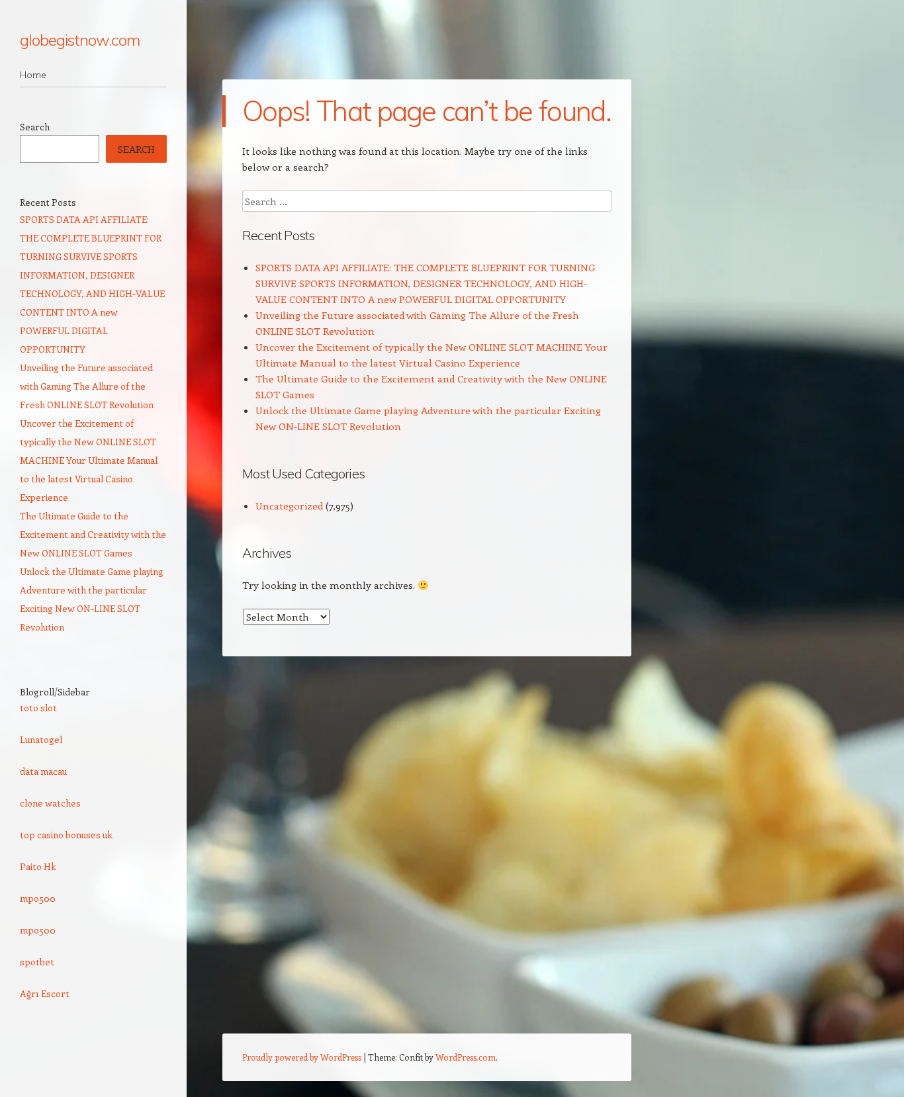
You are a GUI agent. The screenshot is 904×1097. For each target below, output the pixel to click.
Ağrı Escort (44, 993)
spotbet (37, 961)
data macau (43, 771)
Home (33, 75)
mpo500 (38, 898)
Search (35, 126)
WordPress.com (465, 1057)
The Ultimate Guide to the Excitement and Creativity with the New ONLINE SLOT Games (93, 534)
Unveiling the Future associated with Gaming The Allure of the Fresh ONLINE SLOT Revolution (87, 386)
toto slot (38, 707)
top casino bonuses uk (66, 834)
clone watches (50, 803)
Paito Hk (38, 866)
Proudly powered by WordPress (301, 1057)
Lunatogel (41, 739)
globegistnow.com (80, 40)
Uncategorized (289, 505)
